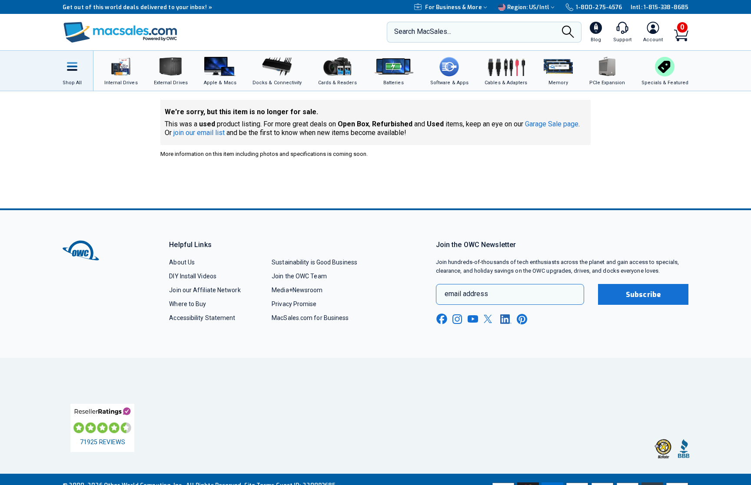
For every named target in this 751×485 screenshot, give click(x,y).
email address (466, 294)
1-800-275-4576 (599, 7)
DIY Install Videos (192, 276)
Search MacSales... (422, 31)
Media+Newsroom (297, 290)
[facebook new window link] (441, 319)
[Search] (568, 32)
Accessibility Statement (202, 317)
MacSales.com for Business (310, 317)
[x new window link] (489, 319)
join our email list (199, 133)
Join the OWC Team (299, 276)
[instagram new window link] (457, 319)
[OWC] (120, 32)
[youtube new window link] (473, 319)
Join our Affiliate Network (204, 290)
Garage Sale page (551, 124)
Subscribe (643, 294)
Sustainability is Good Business (314, 262)
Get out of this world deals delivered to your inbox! (137, 7)
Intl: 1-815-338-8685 (659, 7)
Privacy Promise (294, 303)
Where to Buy (187, 303)
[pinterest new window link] (522, 319)
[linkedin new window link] (506, 319)
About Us (182, 262)
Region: (528, 7)
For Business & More (453, 7)
